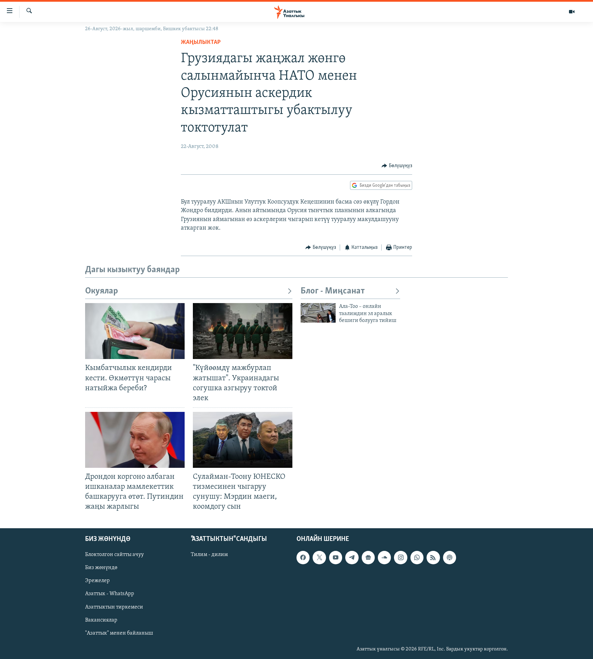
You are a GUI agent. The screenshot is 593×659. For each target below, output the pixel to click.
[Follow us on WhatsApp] (416, 557)
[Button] (397, 165)
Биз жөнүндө (101, 567)
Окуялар (101, 291)
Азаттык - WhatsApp (109, 594)
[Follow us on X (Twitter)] (319, 557)
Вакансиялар (101, 620)
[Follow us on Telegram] (351, 557)
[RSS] (433, 557)
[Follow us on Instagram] (400, 557)
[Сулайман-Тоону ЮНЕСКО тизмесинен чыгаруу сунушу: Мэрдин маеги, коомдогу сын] (242, 440)
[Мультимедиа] (571, 11)
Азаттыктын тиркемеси (114, 607)
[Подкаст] (449, 557)
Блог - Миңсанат (333, 291)
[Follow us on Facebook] (303, 557)
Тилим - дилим (209, 554)
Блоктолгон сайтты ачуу (114, 554)
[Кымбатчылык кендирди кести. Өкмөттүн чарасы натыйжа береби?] (135, 331)
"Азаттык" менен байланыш (119, 633)
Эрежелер (97, 580)
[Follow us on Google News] (368, 557)
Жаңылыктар (201, 42)
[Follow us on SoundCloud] (384, 557)
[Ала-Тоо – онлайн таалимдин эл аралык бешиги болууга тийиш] (318, 313)
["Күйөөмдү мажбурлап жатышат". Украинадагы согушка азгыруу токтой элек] (242, 331)
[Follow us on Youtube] (335, 557)
